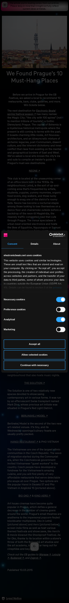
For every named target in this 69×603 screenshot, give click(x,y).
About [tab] (56, 243)
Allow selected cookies (34, 354)
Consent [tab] (12, 243)
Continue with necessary (34, 365)
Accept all (34, 344)
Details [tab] (35, 243)
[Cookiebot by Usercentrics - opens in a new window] (51, 235)
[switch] (60, 309)
